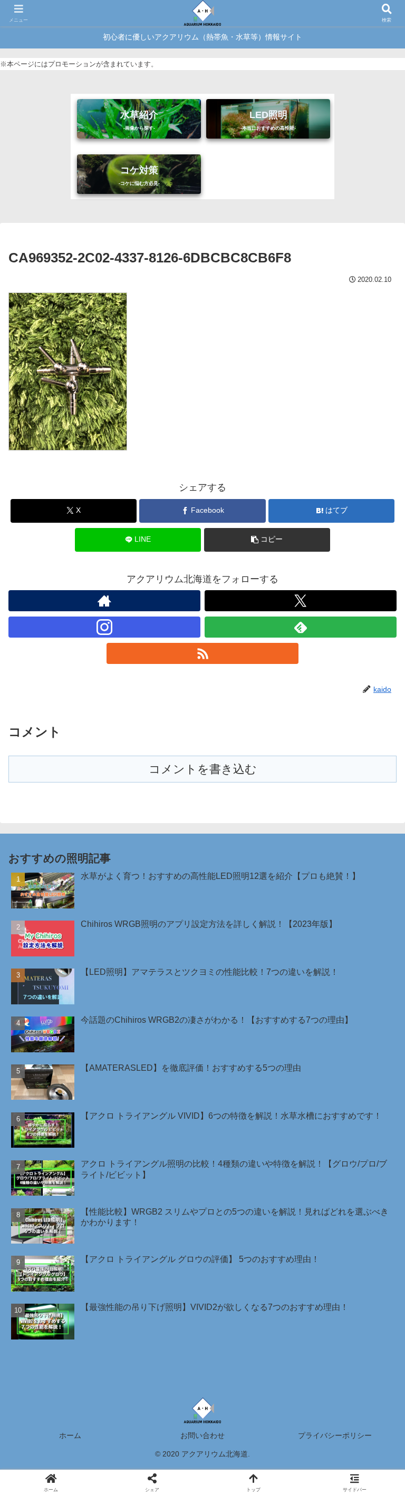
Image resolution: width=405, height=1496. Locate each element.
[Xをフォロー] (301, 600)
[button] (267, 540)
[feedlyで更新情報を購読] (301, 627)
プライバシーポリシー (335, 1435)
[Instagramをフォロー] (104, 627)
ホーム (70, 1435)
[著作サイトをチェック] (104, 600)
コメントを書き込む (203, 769)
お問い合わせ (202, 1435)
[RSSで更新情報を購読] (202, 653)
